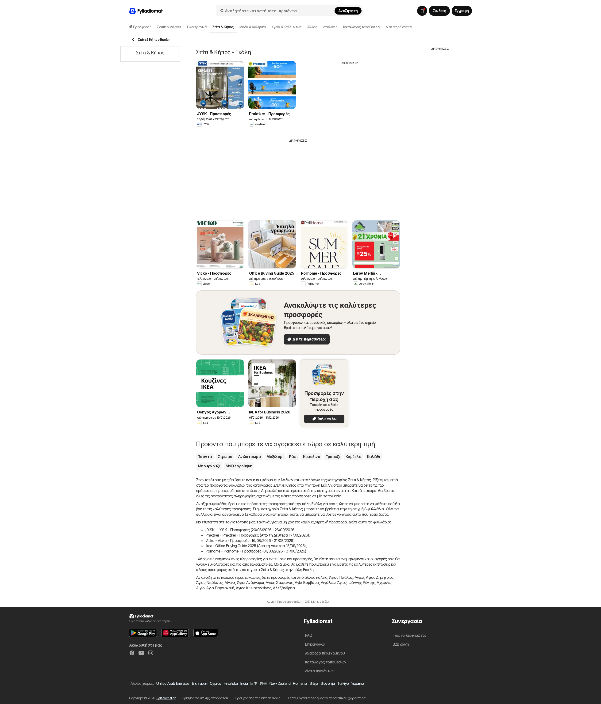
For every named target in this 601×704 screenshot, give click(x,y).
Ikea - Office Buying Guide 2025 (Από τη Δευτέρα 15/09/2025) (255, 545)
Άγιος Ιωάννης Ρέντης (356, 582)
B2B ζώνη (401, 644)
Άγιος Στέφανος (279, 582)
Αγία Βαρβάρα (307, 582)
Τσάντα (205, 456)
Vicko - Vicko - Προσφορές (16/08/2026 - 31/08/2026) (249, 540)
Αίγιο (200, 588)
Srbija (313, 683)
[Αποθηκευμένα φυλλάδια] (422, 11)
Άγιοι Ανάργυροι (250, 582)
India (244, 683)
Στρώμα (225, 456)
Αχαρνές (384, 582)
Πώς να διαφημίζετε (409, 635)
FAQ (308, 635)
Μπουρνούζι (209, 466)
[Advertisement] (350, 98)
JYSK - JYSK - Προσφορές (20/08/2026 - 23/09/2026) (250, 529)
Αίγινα (229, 582)
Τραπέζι (333, 456)
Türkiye (343, 683)
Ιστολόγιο (330, 27)
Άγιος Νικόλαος (209, 582)
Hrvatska (230, 683)
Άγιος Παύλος (341, 577)
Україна (357, 683)
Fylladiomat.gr (165, 698)
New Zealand (279, 683)
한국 (263, 683)
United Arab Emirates (172, 683)
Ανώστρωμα (249, 456)
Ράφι (293, 456)
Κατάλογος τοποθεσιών (361, 27)
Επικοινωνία (315, 644)
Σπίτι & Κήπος (359, 479)
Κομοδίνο (311, 456)
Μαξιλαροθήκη (239, 466)
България (200, 683)
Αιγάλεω (328, 582)
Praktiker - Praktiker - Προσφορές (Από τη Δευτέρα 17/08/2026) (257, 535)
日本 (253, 683)
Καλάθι (373, 456)
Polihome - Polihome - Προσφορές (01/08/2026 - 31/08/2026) (255, 551)
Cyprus (215, 683)
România (300, 683)
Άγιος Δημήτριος (379, 577)
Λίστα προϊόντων (399, 27)
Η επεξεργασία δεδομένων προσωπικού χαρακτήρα (326, 698)
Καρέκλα (353, 456)
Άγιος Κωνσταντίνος (253, 588)
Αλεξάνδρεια (284, 588)
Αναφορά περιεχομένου (325, 653)
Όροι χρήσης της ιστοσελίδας (257, 698)
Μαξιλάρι (274, 456)
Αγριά (359, 577)
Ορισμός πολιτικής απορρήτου (205, 698)
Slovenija (327, 683)
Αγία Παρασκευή (220, 588)
